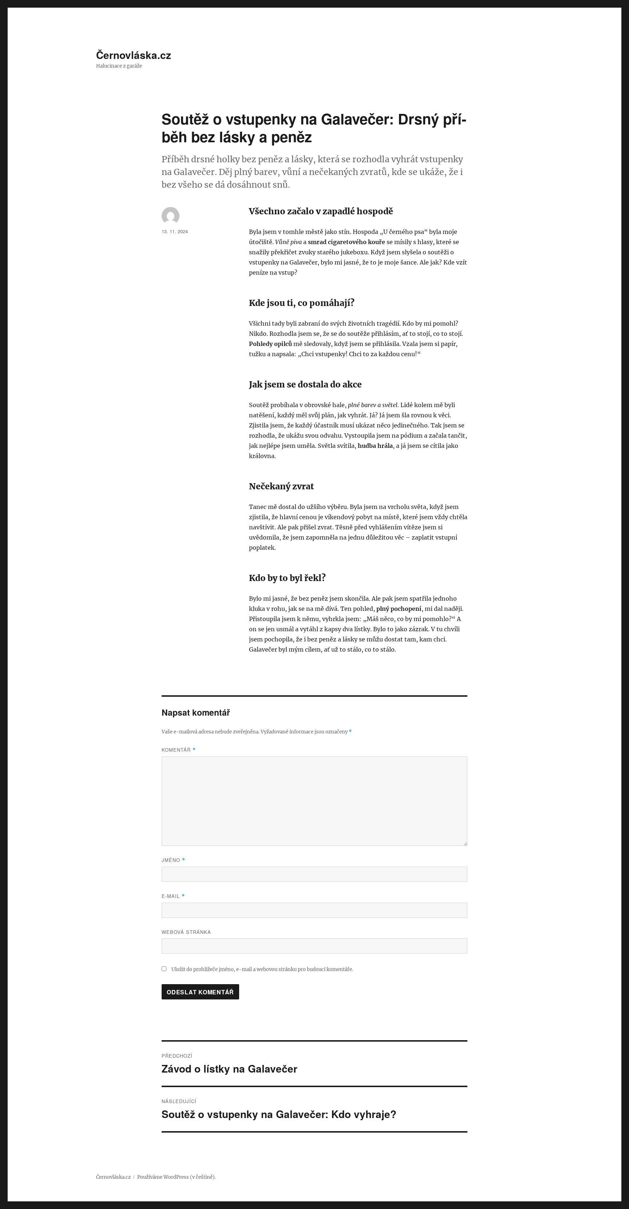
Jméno (173, 859)
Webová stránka (186, 931)
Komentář (179, 749)
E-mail (173, 895)
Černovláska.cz (133, 54)
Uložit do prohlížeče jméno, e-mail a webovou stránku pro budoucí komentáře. (262, 969)
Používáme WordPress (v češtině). (176, 1177)
